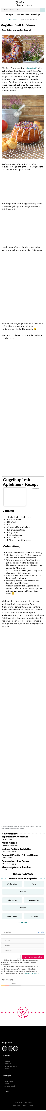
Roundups (35, 14)
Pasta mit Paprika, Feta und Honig (20, 855)
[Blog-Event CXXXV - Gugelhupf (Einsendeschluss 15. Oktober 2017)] (23, 185)
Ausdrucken (35, 488)
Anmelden (41, 932)
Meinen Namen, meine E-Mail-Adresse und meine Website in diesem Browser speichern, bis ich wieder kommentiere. (19, 962)
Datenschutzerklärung (31, 973)
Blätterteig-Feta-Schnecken (16, 867)
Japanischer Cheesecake (15, 836)
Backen (15, 20)
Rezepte (9, 14)
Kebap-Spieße (9, 842)
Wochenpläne (23, 14)
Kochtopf (31, 68)
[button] (3, 4)
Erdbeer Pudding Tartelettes (16, 849)
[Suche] (42, 10)
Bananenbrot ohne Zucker (15, 861)
